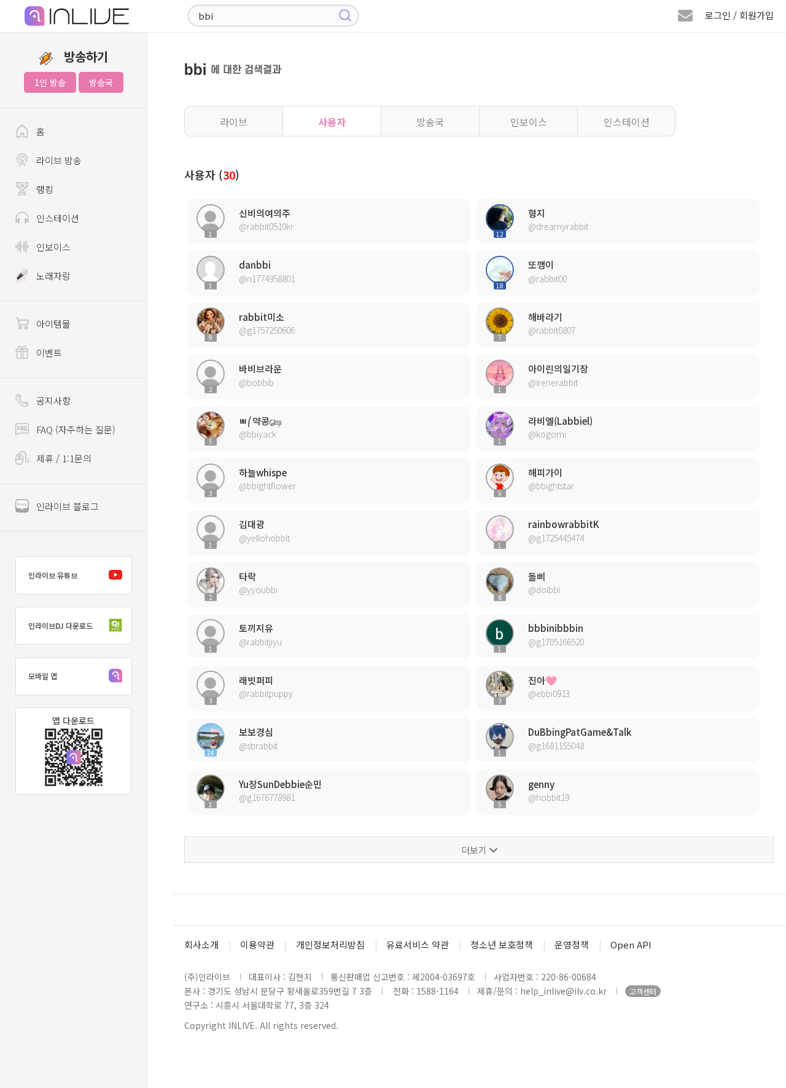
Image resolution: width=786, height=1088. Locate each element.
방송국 (101, 82)
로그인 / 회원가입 (739, 15)
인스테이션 (627, 121)
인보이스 (528, 121)
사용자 (332, 121)
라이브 (233, 121)
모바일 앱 (42, 676)
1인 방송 (50, 82)
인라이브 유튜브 (52, 575)
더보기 (475, 849)
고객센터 (642, 991)
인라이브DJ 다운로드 (60, 625)
